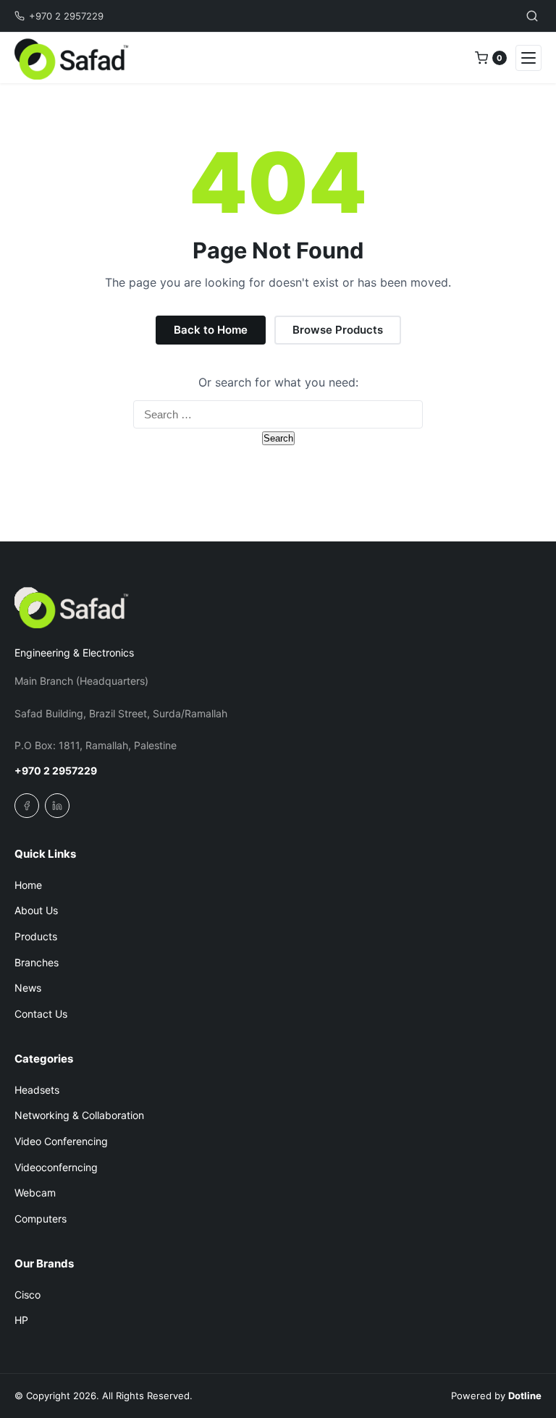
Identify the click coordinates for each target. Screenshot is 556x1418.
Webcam (35, 1192)
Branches (36, 962)
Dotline (525, 1395)
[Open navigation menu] (528, 58)
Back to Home (211, 330)
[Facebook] (26, 805)
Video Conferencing (61, 1141)
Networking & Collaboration (79, 1115)
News (27, 988)
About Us (36, 910)
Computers (40, 1218)
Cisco (27, 1294)
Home (28, 885)
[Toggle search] (532, 16)
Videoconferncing (56, 1167)
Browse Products (337, 330)
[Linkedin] (57, 805)
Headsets (36, 1090)
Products (35, 936)
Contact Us (40, 1014)
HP (21, 1320)
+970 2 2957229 (66, 16)
